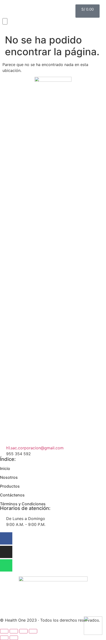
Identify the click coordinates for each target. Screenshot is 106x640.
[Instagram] (6, 552)
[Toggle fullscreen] (23, 631)
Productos (10, 486)
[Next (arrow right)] (14, 638)
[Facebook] (6, 538)
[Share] (14, 631)
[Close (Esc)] (4, 631)
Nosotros (9, 477)
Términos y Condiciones (23, 503)
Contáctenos (12, 495)
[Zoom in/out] (33, 631)
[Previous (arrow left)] (4, 638)
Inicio (5, 468)
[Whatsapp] (6, 565)
